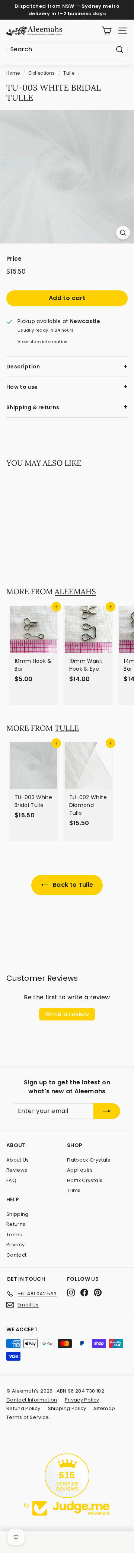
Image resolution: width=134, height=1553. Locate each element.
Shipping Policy (67, 1408)
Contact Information (31, 1399)
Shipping (17, 1214)
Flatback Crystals (88, 1159)
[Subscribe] (106, 1111)
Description (23, 366)
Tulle (68, 73)
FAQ (11, 1180)
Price (14, 259)
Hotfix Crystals (84, 1180)
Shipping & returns (32, 407)
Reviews (16, 1169)
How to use (22, 387)
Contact (16, 1255)
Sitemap (104, 1408)
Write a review (67, 1014)
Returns (15, 1224)
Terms (14, 1234)
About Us (17, 1159)
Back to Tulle (72, 884)
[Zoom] (123, 233)
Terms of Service (27, 1417)
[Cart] (106, 31)
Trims (74, 1190)
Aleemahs (75, 591)
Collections (41, 73)
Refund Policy (23, 1408)
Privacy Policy (82, 1399)
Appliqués (80, 1169)
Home (13, 73)
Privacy (15, 1244)
